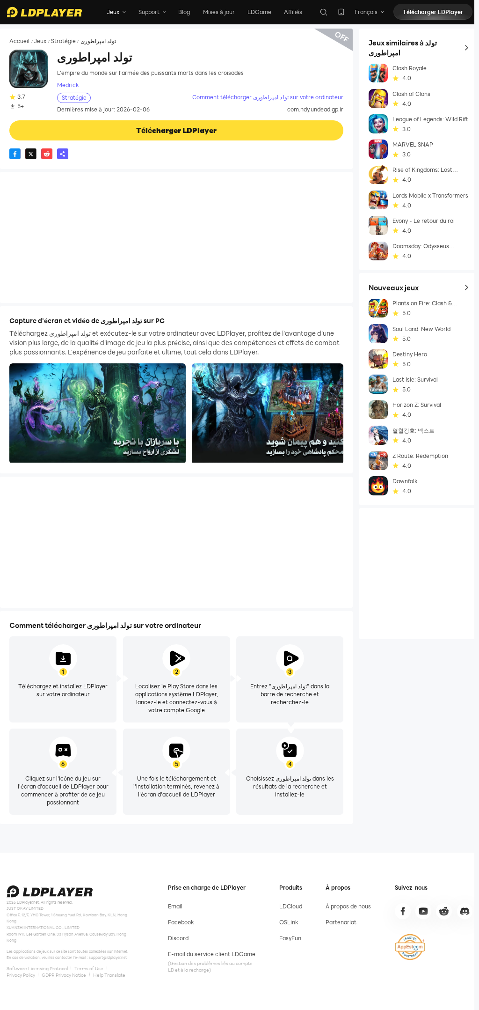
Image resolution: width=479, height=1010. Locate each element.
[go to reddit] (444, 911)
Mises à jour (219, 11)
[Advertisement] (176, 237)
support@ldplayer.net (108, 957)
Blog (184, 11)
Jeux (40, 41)
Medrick (68, 84)
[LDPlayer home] (44, 12)
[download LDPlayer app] (341, 12)
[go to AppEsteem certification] (410, 947)
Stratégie (63, 41)
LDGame (259, 11)
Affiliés (293, 11)
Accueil (19, 41)
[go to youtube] (423, 911)
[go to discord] (465, 911)
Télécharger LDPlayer (433, 11)
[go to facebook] (403, 911)
